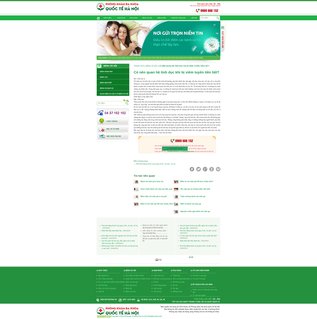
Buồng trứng (177, 291)
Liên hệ (101, 291)
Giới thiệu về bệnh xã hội (135, 275)
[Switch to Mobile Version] (158, 260)
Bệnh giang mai (131, 285)
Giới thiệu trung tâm (105, 279)
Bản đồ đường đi (108, 299)
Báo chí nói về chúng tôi (107, 288)
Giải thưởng (102, 285)
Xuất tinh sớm (159, 275)
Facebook (192, 169)
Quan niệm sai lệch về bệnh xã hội (138, 279)
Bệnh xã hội (151, 66)
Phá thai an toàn (179, 282)
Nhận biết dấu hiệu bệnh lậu (111, 231)
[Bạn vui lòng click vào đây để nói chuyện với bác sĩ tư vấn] (224, 36)
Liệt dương (157, 288)
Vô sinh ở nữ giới (199, 279)
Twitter (198, 169)
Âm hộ (175, 285)
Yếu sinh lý (158, 291)
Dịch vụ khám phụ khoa (181, 279)
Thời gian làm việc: (203, 299)
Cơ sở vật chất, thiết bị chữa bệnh (110, 282)
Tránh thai (176, 275)
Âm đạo (175, 288)
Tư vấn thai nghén (199, 295)
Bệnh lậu (129, 288)
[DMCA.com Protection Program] (104, 317)
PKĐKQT (218, 169)
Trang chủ (139, 66)
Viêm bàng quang (160, 285)
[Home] (97, 17)
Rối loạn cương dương (162, 279)
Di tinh (156, 282)
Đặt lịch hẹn (129, 299)
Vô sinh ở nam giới (199, 275)
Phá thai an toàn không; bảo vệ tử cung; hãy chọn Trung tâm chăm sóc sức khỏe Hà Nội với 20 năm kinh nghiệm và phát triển (155, 58)
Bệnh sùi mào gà (132, 282)
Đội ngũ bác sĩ (103, 275)
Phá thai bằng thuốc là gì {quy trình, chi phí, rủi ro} (154, 164)
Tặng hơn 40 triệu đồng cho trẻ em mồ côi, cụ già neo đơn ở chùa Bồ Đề (155, 238)
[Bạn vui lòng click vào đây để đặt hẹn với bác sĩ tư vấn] (112, 136)
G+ (205, 169)
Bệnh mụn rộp (131, 291)
